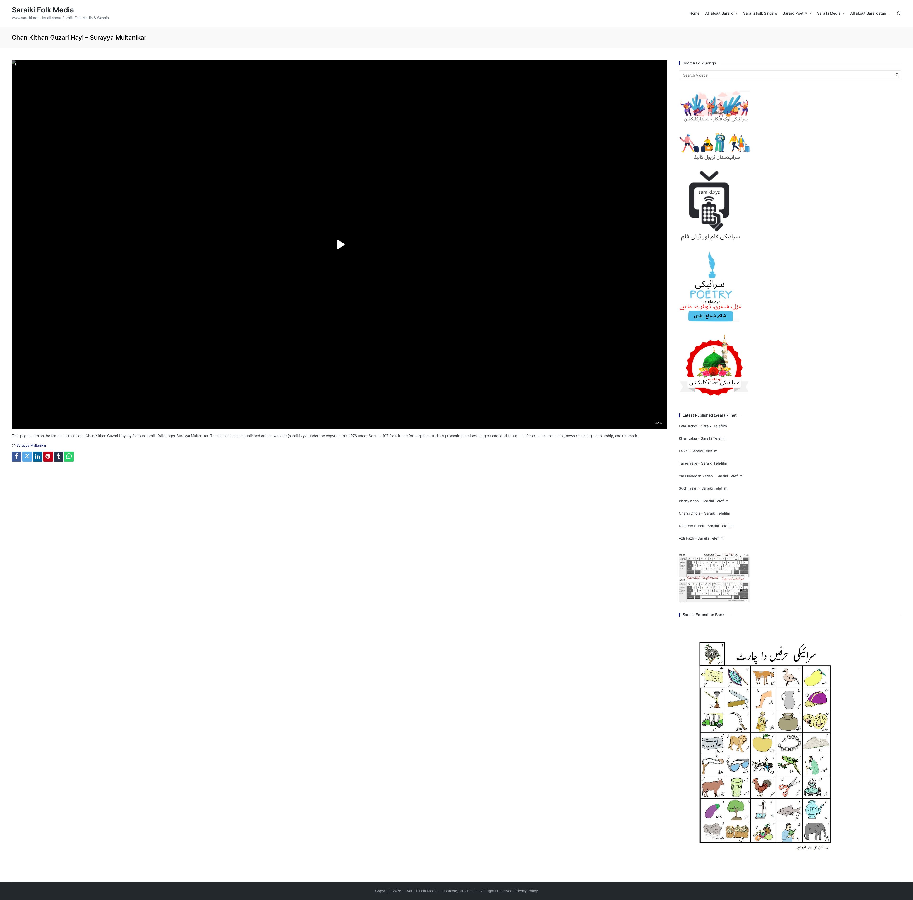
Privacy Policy (526, 891)
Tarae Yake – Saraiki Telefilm (703, 463)
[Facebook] (16, 457)
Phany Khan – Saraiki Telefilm (703, 501)
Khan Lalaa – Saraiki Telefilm (703, 438)
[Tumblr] (58, 457)
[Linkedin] (37, 457)
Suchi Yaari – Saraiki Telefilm (703, 488)
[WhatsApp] (69, 457)
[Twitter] (27, 457)
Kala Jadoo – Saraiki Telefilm (703, 426)
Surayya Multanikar (31, 445)
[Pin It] (48, 457)
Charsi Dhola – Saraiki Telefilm (704, 513)
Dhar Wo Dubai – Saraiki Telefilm (706, 526)
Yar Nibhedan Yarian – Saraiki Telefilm (711, 476)
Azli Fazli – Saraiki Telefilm (701, 538)
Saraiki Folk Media (43, 10)
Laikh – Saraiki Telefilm (698, 451)
